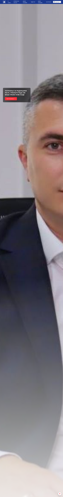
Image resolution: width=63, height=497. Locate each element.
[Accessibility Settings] (60, 494)
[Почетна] (4, 2)
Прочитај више (10, 98)
